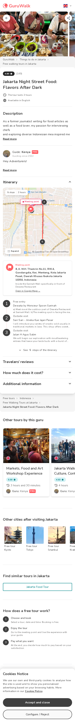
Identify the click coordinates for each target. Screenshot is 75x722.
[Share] (68, 18)
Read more (10, 139)
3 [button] (44, 202)
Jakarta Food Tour (37, 587)
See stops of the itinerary (40, 350)
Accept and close (37, 702)
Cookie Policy (33, 691)
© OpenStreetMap (59, 251)
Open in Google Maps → (27, 291)
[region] (37, 222)
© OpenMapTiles (40, 251)
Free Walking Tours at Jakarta (20, 402)
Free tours (9, 398)
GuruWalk (9, 59)
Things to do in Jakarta (33, 59)
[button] (30, 209)
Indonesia (25, 398)
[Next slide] (66, 37)
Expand (15, 251)
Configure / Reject (37, 714)
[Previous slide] (9, 37)
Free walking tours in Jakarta (19, 64)
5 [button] (42, 241)
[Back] (6, 18)
